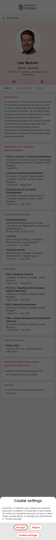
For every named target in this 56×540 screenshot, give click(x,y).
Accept (20, 527)
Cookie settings (28, 535)
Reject (36, 527)
